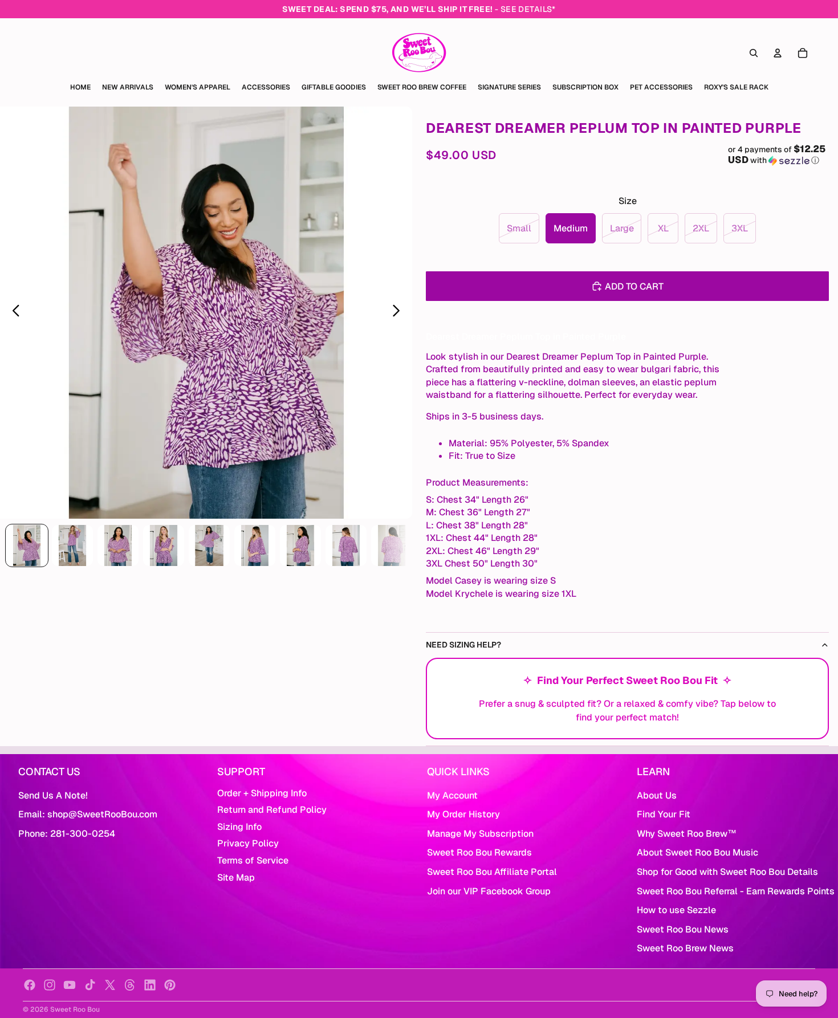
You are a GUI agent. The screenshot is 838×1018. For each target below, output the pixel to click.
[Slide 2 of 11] (72, 545)
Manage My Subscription (480, 834)
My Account (452, 795)
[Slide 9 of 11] (391, 545)
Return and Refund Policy (272, 810)
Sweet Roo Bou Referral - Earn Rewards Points (736, 891)
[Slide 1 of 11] (26, 545)
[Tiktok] (90, 985)
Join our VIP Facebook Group (489, 891)
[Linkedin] (150, 985)
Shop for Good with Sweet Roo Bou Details (727, 872)
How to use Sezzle (676, 910)
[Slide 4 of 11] (163, 545)
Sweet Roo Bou (75, 1009)
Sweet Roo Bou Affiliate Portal (492, 872)
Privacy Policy (248, 843)
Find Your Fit (663, 814)
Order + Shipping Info (262, 793)
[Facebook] (29, 985)
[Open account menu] (777, 53)
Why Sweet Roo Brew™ (687, 834)
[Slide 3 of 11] (118, 545)
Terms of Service (252, 860)
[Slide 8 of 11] (346, 545)
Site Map (236, 877)
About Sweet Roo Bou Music (697, 852)
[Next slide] (399, 312)
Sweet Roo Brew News (685, 948)
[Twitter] (110, 985)
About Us (657, 795)
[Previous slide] (13, 312)
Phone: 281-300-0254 (66, 834)
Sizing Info (239, 827)
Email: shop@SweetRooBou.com (87, 814)
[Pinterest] (170, 985)
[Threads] (130, 985)
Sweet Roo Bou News (683, 929)
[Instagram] (49, 985)
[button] (778, 155)
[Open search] (753, 53)
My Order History (463, 814)
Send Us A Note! (53, 795)
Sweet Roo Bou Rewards (479, 852)
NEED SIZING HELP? (463, 645)
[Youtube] (69, 985)
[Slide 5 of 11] (209, 545)
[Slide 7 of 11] (300, 545)
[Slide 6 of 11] (254, 545)
